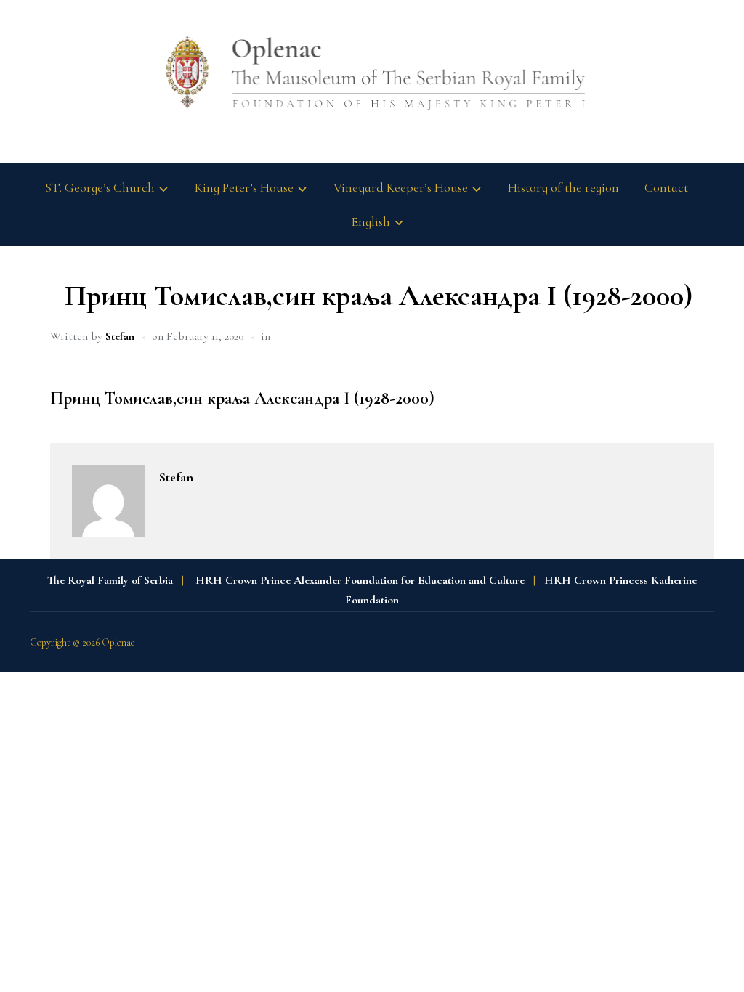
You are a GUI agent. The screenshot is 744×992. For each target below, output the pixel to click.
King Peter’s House (244, 187)
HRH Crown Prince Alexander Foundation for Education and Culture (360, 580)
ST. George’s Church (100, 187)
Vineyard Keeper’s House (400, 187)
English (370, 221)
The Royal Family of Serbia (110, 580)
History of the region (563, 187)
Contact (666, 187)
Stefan (119, 336)
